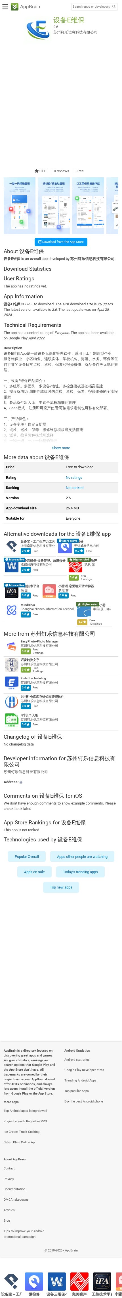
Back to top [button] (111, 1257)
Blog (7, 1221)
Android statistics (77, 1060)
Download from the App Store (62, 242)
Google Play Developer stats (84, 1070)
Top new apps (61, 887)
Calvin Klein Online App (20, 1142)
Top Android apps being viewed (25, 1111)
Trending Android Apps (80, 1080)
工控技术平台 (30, 586)
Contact (9, 1168)
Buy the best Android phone (83, 1101)
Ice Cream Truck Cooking (21, 1132)
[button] (61, 781)
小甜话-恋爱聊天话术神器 (76, 586)
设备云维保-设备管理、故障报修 (43, 560)
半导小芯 (99, 605)
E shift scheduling (33, 678)
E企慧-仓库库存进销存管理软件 (42, 697)
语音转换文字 (30, 660)
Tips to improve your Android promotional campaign (24, 1234)
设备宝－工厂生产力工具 (38, 542)
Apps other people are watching (82, 856)
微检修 (78, 542)
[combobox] (91, 6)
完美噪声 (91, 560)
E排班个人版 (29, 715)
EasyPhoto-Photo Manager (39, 641)
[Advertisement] (61, 106)
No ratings (74, 477)
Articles (9, 1210)
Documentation (14, 1189)
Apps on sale (34, 872)
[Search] (113, 6)
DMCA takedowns (16, 1200)
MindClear (28, 605)
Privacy (9, 1179)
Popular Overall (27, 856)
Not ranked (74, 488)
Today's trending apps (80, 872)
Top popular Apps (76, 1091)
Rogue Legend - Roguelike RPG (25, 1121)
